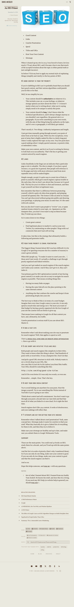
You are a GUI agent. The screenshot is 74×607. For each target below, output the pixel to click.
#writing (16, 22)
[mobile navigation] (70, 2)
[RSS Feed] (59, 566)
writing (42, 550)
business (43, 547)
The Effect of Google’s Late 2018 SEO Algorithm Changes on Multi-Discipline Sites (45, 513)
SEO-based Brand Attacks (28, 496)
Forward (30, 531)
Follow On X (42, 535)
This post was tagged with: (30, 546)
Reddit (53, 528)
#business (10, 19)
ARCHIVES (49, 554)
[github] (50, 566)
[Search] (57, 571)
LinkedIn (35, 528)
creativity (49, 547)
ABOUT (58, 554)
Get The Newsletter (32, 535)
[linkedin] (41, 566)
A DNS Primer (25, 510)
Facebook (60, 528)
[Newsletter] (31, 566)
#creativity (15, 19)
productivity (56, 547)
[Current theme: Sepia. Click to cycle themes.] (60, 571)
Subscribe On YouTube (53, 535)
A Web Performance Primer (29, 499)
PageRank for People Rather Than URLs (32, 517)
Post (29, 528)
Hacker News (43, 528)
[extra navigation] (67, 2)
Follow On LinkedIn (32, 537)
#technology (15, 20)
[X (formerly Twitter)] (45, 566)
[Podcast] (54, 566)
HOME (32, 554)
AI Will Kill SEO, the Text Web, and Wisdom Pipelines (36, 506)
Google (23, 503)
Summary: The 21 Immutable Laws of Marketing (35, 520)
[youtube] (36, 566)
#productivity (8, 20)
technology (63, 547)
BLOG (40, 554)
